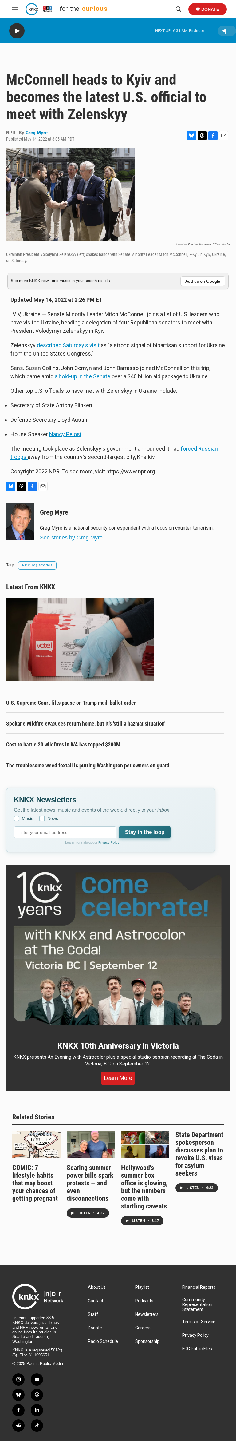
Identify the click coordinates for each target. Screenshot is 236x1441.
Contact (95, 1301)
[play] (17, 30)
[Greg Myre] (20, 521)
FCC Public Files (197, 1349)
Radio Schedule (103, 1341)
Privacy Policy (109, 842)
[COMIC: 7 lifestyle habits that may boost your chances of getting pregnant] (36, 1144)
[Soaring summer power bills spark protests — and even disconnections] (91, 1144)
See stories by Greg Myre (71, 538)
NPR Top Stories (37, 565)
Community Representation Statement (197, 1304)
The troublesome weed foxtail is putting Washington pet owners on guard (87, 765)
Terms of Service (198, 1322)
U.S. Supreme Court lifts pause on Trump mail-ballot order (71, 702)
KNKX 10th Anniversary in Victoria (118, 1045)
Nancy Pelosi (65, 434)
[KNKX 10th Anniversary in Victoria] (118, 949)
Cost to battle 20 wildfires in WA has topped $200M (63, 744)
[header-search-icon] (178, 9)
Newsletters (147, 1314)
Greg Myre (37, 132)
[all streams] (227, 31)
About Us (97, 1287)
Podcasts (144, 1301)
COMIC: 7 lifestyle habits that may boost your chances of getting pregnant (35, 1183)
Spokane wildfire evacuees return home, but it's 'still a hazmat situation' (85, 723)
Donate (210, 9)
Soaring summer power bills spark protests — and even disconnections (90, 1183)
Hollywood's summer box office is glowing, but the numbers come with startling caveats (144, 1187)
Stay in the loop (144, 832)
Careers (143, 1328)
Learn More (118, 1078)
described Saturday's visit (68, 345)
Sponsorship (147, 1341)
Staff (93, 1314)
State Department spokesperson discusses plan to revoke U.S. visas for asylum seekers (199, 1154)
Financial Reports (198, 1287)
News (52, 818)
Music (27, 818)
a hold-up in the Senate (82, 376)
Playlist (142, 1287)
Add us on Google (202, 281)
